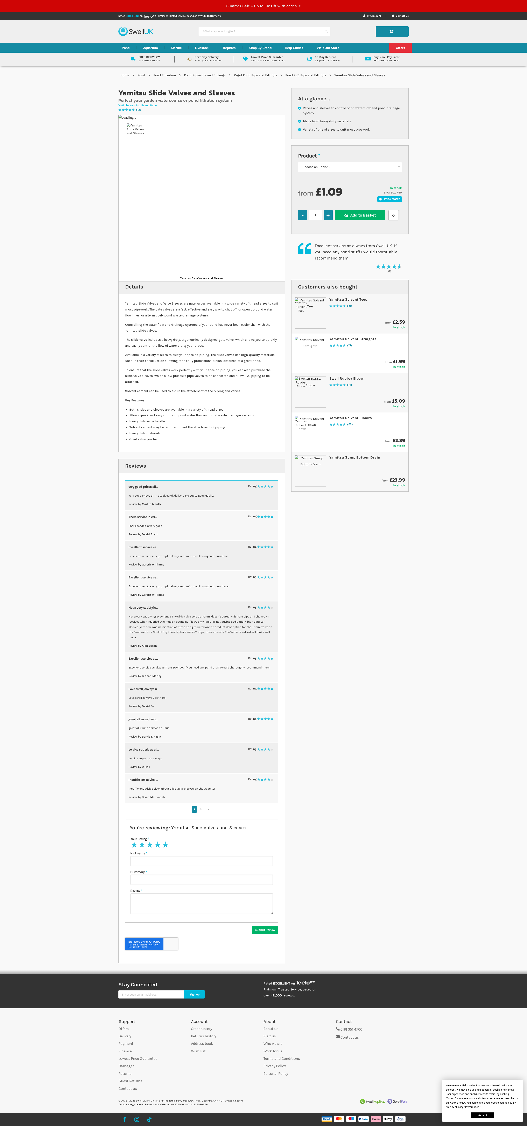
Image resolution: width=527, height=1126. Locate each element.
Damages (126, 1066)
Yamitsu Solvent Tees (348, 299)
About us (271, 1028)
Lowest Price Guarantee (138, 1058)
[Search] (326, 31)
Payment (126, 1043)
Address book (202, 1043)
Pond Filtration (165, 75)
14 (349, 385)
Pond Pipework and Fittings (205, 75)
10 (349, 306)
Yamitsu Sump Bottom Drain (354, 457)
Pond (142, 75)
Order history (201, 1028)
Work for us (273, 1051)
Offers (124, 1028)
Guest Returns (130, 1081)
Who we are (273, 1043)
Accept (482, 1115)
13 (138, 109)
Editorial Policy (276, 1073)
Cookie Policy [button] (457, 1102)
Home (125, 75)
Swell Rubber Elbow (346, 378)
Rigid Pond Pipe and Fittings (256, 75)
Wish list (198, 1051)
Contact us (128, 1088)
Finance (125, 1051)
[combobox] (261, 31)
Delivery (125, 1036)
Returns (125, 1073)
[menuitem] (125, 48)
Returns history (203, 1036)
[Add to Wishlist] (393, 215)
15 (349, 345)
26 (350, 424)
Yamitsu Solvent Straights (353, 339)
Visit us (270, 1036)
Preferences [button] (472, 1107)
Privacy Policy (275, 1066)
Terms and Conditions (282, 1058)
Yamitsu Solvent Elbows (350, 418)
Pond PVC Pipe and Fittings (306, 75)
